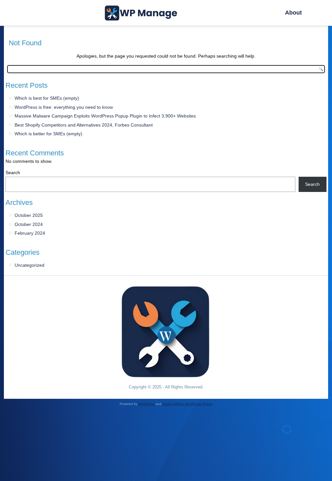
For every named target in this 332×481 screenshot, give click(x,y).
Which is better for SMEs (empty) (48, 133)
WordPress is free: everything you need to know (64, 107)
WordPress (146, 404)
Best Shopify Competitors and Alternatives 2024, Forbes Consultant (84, 125)
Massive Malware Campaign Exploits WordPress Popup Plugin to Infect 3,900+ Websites (105, 115)
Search (13, 172)
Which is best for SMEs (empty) (47, 98)
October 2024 (29, 224)
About (293, 12)
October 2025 (29, 215)
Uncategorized (29, 265)
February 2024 (30, 233)
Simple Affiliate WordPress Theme (187, 404)
